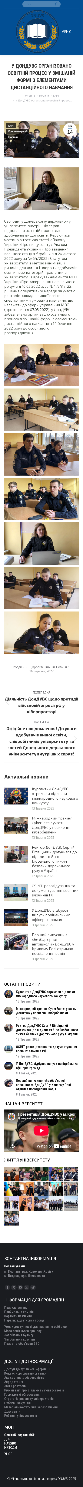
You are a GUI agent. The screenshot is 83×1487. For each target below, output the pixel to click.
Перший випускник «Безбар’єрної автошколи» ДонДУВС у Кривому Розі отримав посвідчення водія (53, 944)
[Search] (56, 4)
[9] (26, 1203)
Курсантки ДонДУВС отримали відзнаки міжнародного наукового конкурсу (55, 796)
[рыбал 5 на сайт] (41, 1174)
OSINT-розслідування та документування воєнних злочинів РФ (55, 890)
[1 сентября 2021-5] (41, 1203)
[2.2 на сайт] (41, 1189)
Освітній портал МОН (19, 1435)
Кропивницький (17, 131)
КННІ (11, 125)
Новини (13, 137)
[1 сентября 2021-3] (71, 1203)
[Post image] (16, 796)
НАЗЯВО (10, 1443)
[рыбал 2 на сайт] (11, 1189)
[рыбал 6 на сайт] (26, 1174)
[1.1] (11, 1203)
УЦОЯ (8, 1454)
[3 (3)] (56, 1189)
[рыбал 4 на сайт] (11, 1174)
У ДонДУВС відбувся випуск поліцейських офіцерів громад (51, 915)
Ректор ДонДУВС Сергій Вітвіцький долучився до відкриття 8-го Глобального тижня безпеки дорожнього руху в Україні (54, 859)
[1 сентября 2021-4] (56, 1203)
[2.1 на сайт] (26, 1189)
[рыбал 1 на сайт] (56, 1174)
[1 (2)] (71, 1189)
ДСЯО (8, 1439)
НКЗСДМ (10, 1448)
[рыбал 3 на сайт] (71, 1174)
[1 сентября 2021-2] (11, 1218)
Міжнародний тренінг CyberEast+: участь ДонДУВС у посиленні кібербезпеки (52, 825)
